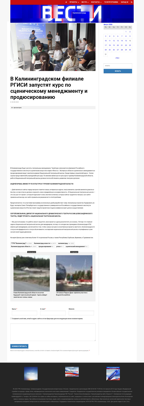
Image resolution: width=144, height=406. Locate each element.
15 (126, 41)
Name (14, 309)
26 (114, 50)
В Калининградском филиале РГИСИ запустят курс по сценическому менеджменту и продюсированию (48, 88)
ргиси (59, 246)
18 (110, 45)
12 (114, 41)
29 (126, 50)
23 (130, 45)
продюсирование (46, 246)
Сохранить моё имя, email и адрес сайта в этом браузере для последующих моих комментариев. (47, 318)
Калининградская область (23, 246)
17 (106, 45)
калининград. (66, 243)
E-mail (43, 309)
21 (122, 45)
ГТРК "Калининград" (21, 243)
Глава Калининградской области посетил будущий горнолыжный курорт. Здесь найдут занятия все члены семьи (30, 295)
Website (71, 309)
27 (118, 50)
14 (122, 41)
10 (106, 41)
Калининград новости (45, 243)
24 (106, 50)
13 (118, 41)
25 (110, 50)
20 (118, 45)
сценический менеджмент (77, 246)
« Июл (117, 58)
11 (110, 41)
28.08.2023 (15, 102)
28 (122, 50)
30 (130, 50)
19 (114, 45)
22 (126, 45)
